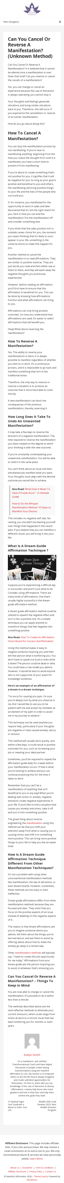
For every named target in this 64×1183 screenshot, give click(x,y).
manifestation (34, 823)
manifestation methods (28, 952)
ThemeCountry (41, 1176)
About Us (14, 1167)
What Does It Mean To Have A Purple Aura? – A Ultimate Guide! (31, 492)
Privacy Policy (35, 1171)
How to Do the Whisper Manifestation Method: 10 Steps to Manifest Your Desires (31, 507)
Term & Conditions (44, 1167)
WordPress (32, 1179)
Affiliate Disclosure (17, 1171)
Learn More (36, 1158)
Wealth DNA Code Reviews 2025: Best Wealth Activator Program (47, 1105)
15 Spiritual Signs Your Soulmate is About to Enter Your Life (17, 1105)
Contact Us (50, 1171)
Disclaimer (27, 1167)
